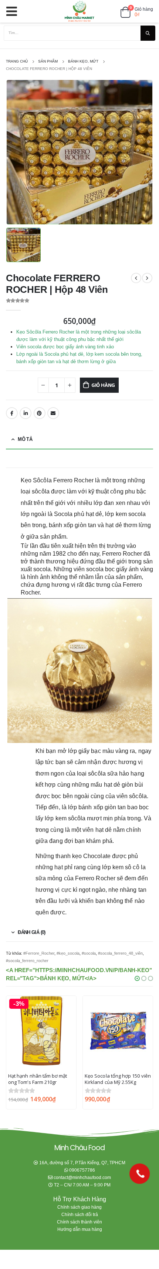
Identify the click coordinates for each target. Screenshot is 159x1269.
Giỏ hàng (103, 385)
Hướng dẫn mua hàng (79, 1229)
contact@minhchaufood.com (82, 1177)
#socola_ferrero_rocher (27, 960)
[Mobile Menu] (14, 11)
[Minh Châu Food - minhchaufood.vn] (79, 11)
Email (53, 413)
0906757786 (82, 1170)
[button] (137, 978)
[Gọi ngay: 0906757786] (139, 1173)
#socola (89, 953)
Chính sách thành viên (79, 1221)
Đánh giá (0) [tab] (31, 932)
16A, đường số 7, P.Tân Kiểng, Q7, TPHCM (82, 1162)
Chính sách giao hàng (79, 1207)
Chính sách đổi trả (79, 1214)
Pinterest (39, 413)
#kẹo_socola (68, 953)
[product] (118, 1031)
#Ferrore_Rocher (38, 953)
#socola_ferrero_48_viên (120, 953)
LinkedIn (25, 413)
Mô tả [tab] (25, 439)
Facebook (12, 413)
